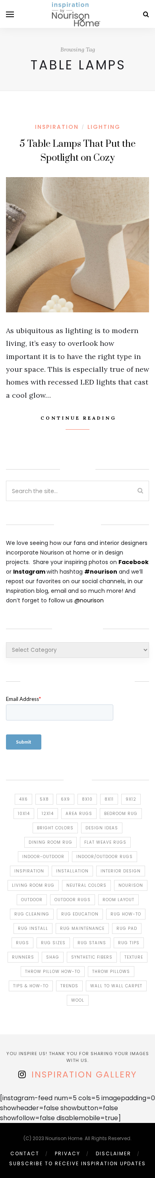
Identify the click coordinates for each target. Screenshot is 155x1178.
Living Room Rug (33, 885)
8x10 (87, 799)
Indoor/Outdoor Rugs (104, 857)
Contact (24, 1153)
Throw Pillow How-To (52, 972)
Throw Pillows (111, 972)
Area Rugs (79, 814)
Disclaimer (113, 1153)
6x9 (65, 799)
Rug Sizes (53, 943)
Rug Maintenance (82, 928)
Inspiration (29, 871)
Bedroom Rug (121, 814)
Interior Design (121, 871)
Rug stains (92, 943)
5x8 (44, 799)
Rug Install (33, 928)
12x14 (48, 814)
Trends (69, 986)
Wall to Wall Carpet (116, 986)
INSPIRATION (57, 127)
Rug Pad (126, 928)
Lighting (103, 127)
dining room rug (50, 842)
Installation (72, 871)
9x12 (131, 799)
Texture (133, 957)
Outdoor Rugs (72, 900)
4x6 (23, 799)
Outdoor (32, 900)
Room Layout (118, 900)
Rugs (22, 943)
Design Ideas (101, 828)
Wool (77, 1000)
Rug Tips (129, 943)
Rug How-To (125, 914)
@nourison (89, 600)
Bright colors (55, 828)
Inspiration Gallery (84, 1074)
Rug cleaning (31, 914)
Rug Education (80, 914)
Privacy (67, 1153)
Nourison (130, 885)
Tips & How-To (30, 986)
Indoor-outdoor (43, 857)
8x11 (109, 799)
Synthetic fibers (91, 957)
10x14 (24, 814)
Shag (52, 957)
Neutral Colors (86, 885)
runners (23, 957)
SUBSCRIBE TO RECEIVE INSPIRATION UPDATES (77, 1163)
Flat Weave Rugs (105, 842)
